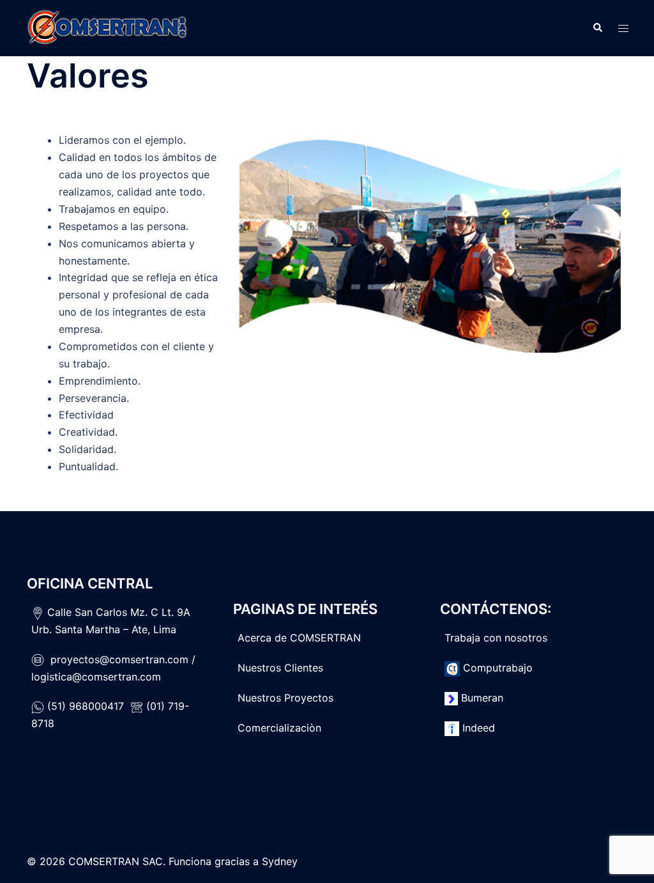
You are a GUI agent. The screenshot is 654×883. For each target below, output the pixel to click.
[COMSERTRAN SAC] (107, 26)
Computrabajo (498, 667)
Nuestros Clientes (280, 667)
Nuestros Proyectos (285, 697)
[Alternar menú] (623, 28)
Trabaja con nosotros (496, 637)
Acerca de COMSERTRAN (299, 637)
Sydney (280, 861)
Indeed (478, 727)
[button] (597, 28)
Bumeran (482, 697)
